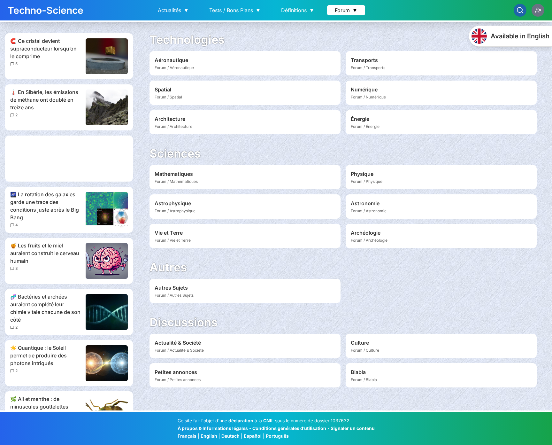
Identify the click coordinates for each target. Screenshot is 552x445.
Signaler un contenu (353, 428)
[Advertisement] (69, 159)
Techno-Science (45, 10)
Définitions (297, 10)
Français (187, 436)
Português (277, 436)
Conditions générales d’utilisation (289, 428)
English (209, 436)
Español (253, 436)
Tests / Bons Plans (235, 10)
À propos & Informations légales (213, 428)
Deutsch (230, 436)
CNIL (268, 420)
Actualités (173, 10)
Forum (346, 10)
